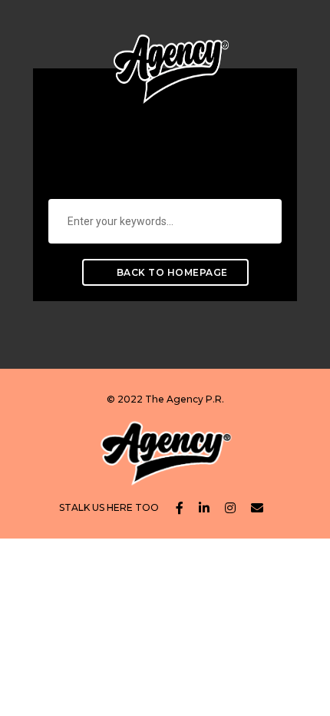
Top (316, 702)
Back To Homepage (171, 272)
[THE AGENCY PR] (171, 56)
